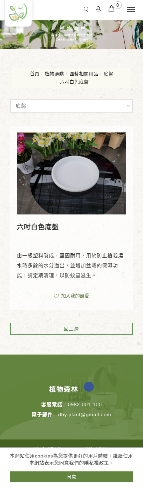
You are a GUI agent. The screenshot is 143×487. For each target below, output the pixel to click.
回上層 (71, 328)
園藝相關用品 (84, 73)
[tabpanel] (71, 33)
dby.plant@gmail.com (84, 414)
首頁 (35, 73)
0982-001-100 (85, 404)
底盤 (108, 73)
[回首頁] (18, 13)
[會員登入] (98, 8)
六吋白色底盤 (74, 81)
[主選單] (130, 9)
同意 (71, 476)
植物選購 (54, 73)
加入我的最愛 (74, 295)
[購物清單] (111, 8)
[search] (87, 9)
